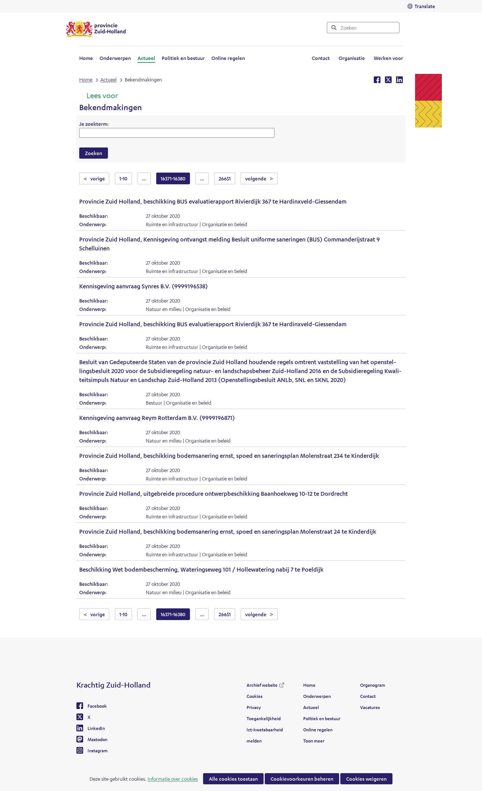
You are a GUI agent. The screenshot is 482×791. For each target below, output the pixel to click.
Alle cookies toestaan (233, 779)
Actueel (146, 58)
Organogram (372, 685)
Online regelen (228, 58)
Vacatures (370, 707)
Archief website (262, 686)
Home (86, 58)
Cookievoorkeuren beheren (302, 779)
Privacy (254, 707)
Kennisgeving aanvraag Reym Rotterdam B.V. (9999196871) (157, 417)
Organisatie (352, 58)
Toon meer (313, 742)
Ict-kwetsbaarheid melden (265, 735)
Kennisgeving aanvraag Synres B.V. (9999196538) (143, 286)
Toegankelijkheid (264, 718)
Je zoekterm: (94, 124)
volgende (261, 178)
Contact (321, 58)
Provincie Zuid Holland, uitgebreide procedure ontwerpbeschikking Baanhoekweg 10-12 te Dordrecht (213, 493)
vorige (99, 178)
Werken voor (388, 59)
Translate (424, 6)
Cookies (254, 696)
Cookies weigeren (366, 779)
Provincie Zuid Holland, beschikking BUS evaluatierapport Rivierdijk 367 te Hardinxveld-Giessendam (212, 201)
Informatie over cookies (173, 779)
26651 (225, 178)
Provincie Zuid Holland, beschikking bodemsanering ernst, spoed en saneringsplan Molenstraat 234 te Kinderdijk (229, 455)
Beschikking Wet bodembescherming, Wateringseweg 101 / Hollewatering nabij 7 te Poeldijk (201, 569)
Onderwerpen (115, 58)
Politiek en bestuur (183, 58)
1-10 (123, 178)
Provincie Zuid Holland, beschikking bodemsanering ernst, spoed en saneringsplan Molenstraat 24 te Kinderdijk (227, 531)
